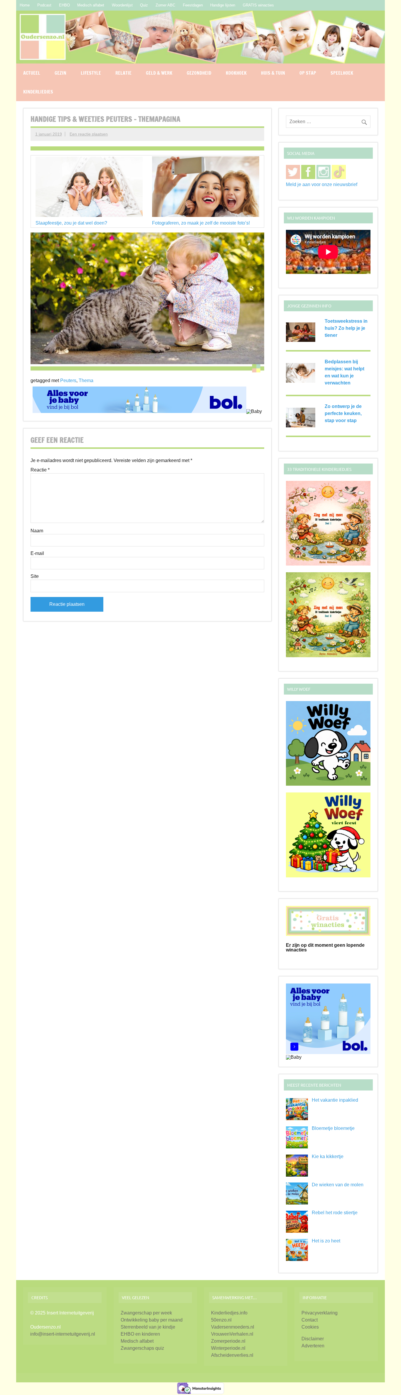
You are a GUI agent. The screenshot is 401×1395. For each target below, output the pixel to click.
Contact (309, 1319)
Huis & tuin (273, 73)
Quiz (144, 5)
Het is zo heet (326, 1240)
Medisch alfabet (90, 5)
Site (35, 576)
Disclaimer (312, 1338)
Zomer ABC (165, 5)
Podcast (44, 5)
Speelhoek (342, 73)
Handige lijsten (222, 5)
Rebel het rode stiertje (335, 1212)
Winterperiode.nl (228, 1348)
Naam (37, 530)
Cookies (310, 1326)
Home (25, 5)
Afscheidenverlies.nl (232, 1355)
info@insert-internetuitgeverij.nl (62, 1334)
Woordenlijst (122, 5)
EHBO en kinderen (140, 1334)
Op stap (307, 73)
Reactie (40, 470)
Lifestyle (91, 73)
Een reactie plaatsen (89, 134)
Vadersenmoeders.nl (232, 1326)
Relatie (123, 73)
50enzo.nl (221, 1319)
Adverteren (312, 1345)
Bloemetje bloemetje (333, 1128)
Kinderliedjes (38, 91)
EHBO (64, 5)
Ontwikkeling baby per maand (152, 1319)
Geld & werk (159, 73)
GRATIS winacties (258, 5)
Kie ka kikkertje (327, 1156)
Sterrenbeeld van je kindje (148, 1326)
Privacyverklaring (319, 1312)
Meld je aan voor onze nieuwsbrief (321, 184)
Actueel (31, 73)
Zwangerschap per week (146, 1312)
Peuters (68, 380)
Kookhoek (236, 73)
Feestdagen (193, 5)
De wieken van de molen (337, 1184)
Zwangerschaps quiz (142, 1348)
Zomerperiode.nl (228, 1341)
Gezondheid (199, 73)
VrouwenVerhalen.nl (232, 1334)
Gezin (60, 73)
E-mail (37, 553)
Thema (86, 380)
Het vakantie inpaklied (335, 1100)
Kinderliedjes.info (229, 1312)
